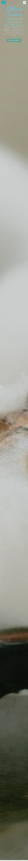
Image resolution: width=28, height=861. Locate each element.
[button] (24, 2)
